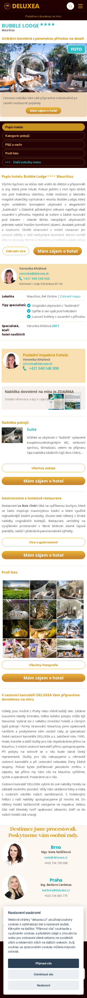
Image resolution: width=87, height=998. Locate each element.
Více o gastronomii (43, 542)
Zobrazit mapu (70, 296)
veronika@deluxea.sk (34, 273)
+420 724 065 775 (56, 896)
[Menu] (79, 6)
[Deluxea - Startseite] (21, 6)
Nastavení (43, 985)
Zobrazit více (16, 251)
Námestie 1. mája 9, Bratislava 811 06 (40, 284)
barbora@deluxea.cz (56, 890)
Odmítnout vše (43, 974)
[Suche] (70, 6)
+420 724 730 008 (56, 863)
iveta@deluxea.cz (56, 857)
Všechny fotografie (43, 665)
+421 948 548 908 (36, 278)
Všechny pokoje (43, 468)
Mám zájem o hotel (43, 111)
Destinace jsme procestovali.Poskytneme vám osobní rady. (43, 832)
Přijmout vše (43, 963)
